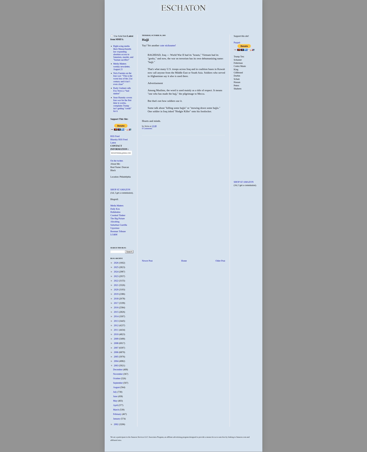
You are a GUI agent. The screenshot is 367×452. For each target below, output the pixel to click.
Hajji (145, 39)
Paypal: (237, 42)
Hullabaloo (115, 212)
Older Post (220, 261)
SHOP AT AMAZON (120, 189)
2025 (116, 267)
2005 (116, 356)
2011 (116, 330)
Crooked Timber (117, 215)
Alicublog (114, 221)
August (116, 387)
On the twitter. (116, 161)
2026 (116, 263)
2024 (116, 271)
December (118, 369)
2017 (116, 303)
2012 (116, 325)
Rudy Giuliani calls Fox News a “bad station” (122, 91)
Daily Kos (115, 209)
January (117, 418)
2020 (116, 289)
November (118, 374)
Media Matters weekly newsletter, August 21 (121, 66)
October (117, 378)
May (115, 401)
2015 (116, 312)
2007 (116, 348)
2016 (116, 307)
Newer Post (147, 261)
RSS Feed (115, 136)
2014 (116, 316)
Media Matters (116, 205)
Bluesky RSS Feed (119, 139)
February (117, 414)
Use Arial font (120, 36)
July (115, 392)
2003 (116, 365)
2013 (116, 321)
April (115, 405)
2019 (116, 294)
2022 (116, 280)
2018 (116, 298)
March (116, 409)
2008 (116, 343)
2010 (116, 334)
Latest (113, 142)
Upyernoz (114, 228)
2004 (116, 361)
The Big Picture (117, 218)
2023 (116, 276)
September (118, 383)
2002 (116, 424)
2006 (116, 352)
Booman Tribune (118, 231)
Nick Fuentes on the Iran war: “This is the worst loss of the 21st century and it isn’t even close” (122, 78)
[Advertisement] (183, 22)
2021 (116, 285)
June (115, 396)
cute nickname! (167, 45)
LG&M (113, 234)
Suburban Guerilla (118, 225)
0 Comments (147, 128)
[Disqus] (183, 173)
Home (184, 261)
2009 (116, 338)
